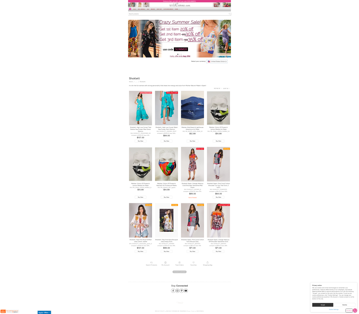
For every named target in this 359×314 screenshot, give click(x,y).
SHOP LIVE (159, 9)
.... (136, 82)
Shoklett (142, 82)
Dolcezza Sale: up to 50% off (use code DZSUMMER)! (179, 1)
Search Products (151, 265)
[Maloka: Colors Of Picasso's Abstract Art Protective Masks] (166, 164)
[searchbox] (179, 13)
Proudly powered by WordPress (176, 311)
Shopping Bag (207, 265)
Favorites (193, 265)
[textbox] (217, 61)
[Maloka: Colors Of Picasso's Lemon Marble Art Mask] (218, 108)
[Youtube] (186, 291)
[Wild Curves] (130, 9)
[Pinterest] (182, 291)
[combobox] (217, 61)
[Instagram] (177, 291)
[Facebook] (173, 291)
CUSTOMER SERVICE (168, 9)
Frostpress (200, 311)
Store (131, 82)
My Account (165, 265)
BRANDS (153, 9)
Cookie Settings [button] (334, 309)
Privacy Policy (160, 311)
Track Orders (179, 265)
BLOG (134, 9)
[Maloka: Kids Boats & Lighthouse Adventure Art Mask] (192, 108)
